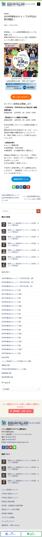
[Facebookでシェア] (17, 187)
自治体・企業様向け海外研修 (12, 505)
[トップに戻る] (21, 423)
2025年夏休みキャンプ (10, 341)
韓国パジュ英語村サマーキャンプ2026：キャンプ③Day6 (23, 224)
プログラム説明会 (8, 517)
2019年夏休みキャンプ (10, 318)
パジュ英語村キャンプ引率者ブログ (15, 361)
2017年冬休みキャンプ (10, 290)
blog (3, 357)
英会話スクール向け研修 (10, 509)
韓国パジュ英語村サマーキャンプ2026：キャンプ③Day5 (23, 231)
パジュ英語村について (10, 490)
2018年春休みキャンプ (10, 310)
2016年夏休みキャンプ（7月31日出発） (16, 278)
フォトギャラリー (8, 521)
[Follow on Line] (14, 447)
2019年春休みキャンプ (10, 322)
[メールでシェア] (24, 187)
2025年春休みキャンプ (10, 345)
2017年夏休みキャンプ (10, 294)
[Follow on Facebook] (3, 447)
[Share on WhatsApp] (13, 187)
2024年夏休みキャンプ (10, 333)
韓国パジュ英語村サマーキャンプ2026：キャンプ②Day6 (23, 265)
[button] (38, 4)
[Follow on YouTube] (10, 447)
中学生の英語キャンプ (10, 498)
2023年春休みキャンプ (10, 330)
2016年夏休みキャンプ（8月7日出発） (16, 286)
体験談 (4, 365)
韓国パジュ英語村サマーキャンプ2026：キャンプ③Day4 (23, 238)
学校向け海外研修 (8, 501)
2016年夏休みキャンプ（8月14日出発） (16, 282)
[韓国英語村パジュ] (18, 4)
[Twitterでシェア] (21, 187)
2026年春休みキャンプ (10, 353)
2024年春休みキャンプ (10, 337)
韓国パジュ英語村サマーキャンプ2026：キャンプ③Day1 (23, 258)
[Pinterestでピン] (28, 187)
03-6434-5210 (11, 437)
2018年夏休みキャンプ (10, 306)
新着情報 (6, 13)
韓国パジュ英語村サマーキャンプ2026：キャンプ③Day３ (23, 244)
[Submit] (38, 211)
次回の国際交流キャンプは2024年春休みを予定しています (11, 197)
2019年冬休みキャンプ (10, 314)
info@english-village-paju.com (18, 442)
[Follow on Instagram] (7, 447)
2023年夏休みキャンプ (10, 326)
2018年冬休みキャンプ (10, 302)
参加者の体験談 (7, 513)
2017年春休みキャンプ (10, 298)
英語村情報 (6, 377)
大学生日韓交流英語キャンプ (12, 369)
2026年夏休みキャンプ (10, 349)
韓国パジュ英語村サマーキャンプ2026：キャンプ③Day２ (23, 251)
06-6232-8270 (11, 439)
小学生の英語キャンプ (10, 494)
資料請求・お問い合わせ (10, 525)
